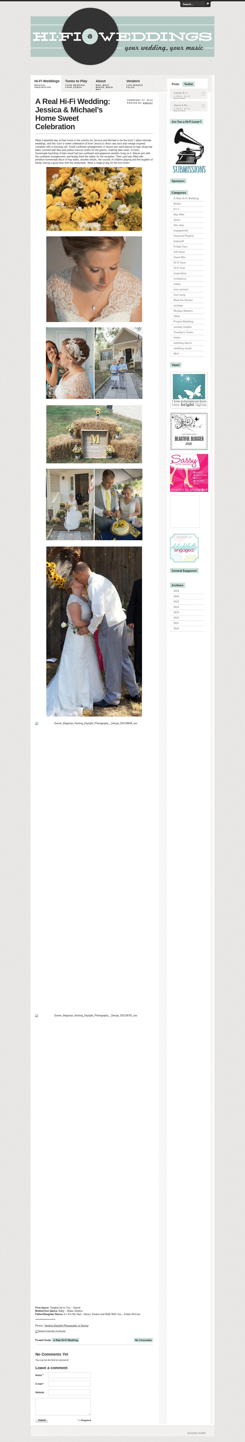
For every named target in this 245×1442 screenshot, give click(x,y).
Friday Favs (180, 246)
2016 (176, 596)
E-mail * (39, 1384)
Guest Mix (179, 257)
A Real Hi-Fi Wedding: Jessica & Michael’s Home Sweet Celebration (72, 114)
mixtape (178, 305)
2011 (176, 623)
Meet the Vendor (183, 300)
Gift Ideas (179, 251)
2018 (176, 591)
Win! (176, 353)
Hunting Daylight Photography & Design (66, 1325)
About (104, 84)
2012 (176, 617)
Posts (175, 84)
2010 (176, 628)
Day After (179, 214)
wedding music (183, 348)
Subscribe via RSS (196, 1433)
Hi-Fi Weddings (47, 83)
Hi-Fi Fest (179, 268)
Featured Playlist (184, 235)
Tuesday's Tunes (183, 332)
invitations (180, 278)
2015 (176, 601)
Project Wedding (183, 321)
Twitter (188, 84)
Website (39, 1392)
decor (177, 219)
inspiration (180, 273)
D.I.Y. (177, 209)
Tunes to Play (76, 83)
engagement (181, 230)
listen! (177, 284)
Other (177, 316)
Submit (42, 1420)
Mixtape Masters (183, 310)
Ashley (148, 103)
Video (177, 337)
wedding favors (183, 343)
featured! (179, 241)
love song (179, 294)
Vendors (134, 83)
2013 (176, 612)
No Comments (143, 1340)
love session (181, 289)
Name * (39, 1375)
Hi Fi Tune (180, 262)
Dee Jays (179, 225)
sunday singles (183, 326)
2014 (176, 607)
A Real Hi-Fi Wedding (65, 1340)
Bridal (177, 203)
